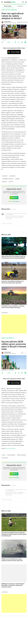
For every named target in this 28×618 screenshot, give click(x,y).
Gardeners (20, 6)
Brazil (3, 455)
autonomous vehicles (7, 178)
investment (5, 457)
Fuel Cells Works (10, 448)
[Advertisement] (14, 324)
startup (11, 181)
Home (3, 9)
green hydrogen (21, 455)
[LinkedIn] (22, 42)
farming (17, 178)
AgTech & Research (11, 9)
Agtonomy (4, 176)
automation (12, 176)
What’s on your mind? (7, 223)
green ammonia (11, 455)
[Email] (25, 42)
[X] (19, 42)
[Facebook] (15, 42)
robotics (4, 181)
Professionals (7, 6)
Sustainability (10, 338)
